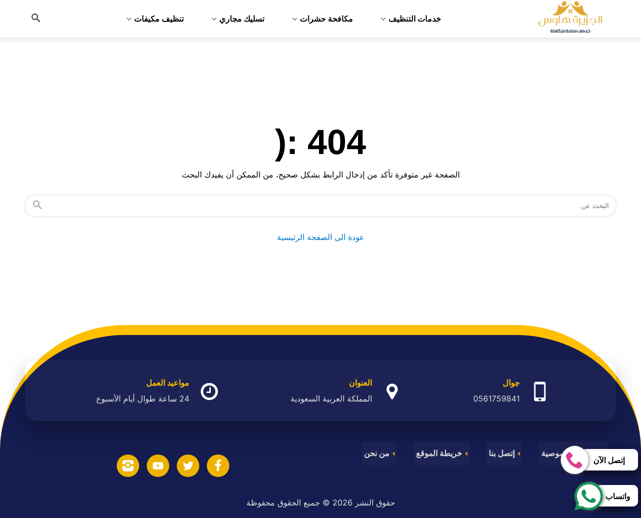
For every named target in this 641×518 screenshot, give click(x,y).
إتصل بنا (502, 453)
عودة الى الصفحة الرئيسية (321, 237)
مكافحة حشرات (326, 18)
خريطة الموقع (439, 453)
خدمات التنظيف (415, 18)
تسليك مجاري (241, 18)
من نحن (377, 453)
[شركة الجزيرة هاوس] (570, 19)
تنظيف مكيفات (159, 18)
